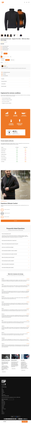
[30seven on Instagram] (3, 384)
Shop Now (15, 220)
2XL (10, 56)
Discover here (4, 371)
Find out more (23, 370)
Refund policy (3, 402)
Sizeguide (3, 407)
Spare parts (3, 405)
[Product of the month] (6, 356)
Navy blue (5, 53)
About (2, 393)
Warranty (3, 406)
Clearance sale (3, 394)
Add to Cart (25, 421)
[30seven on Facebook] (2, 384)
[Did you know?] (15, 356)
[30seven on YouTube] (5, 384)
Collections (3, 392)
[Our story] (25, 356)
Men (2, 388)
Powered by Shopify (4, 385)
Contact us (3, 412)
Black (2, 53)
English (12, 416)
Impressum (3, 413)
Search (2, 411)
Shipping (3, 400)
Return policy (3, 401)
